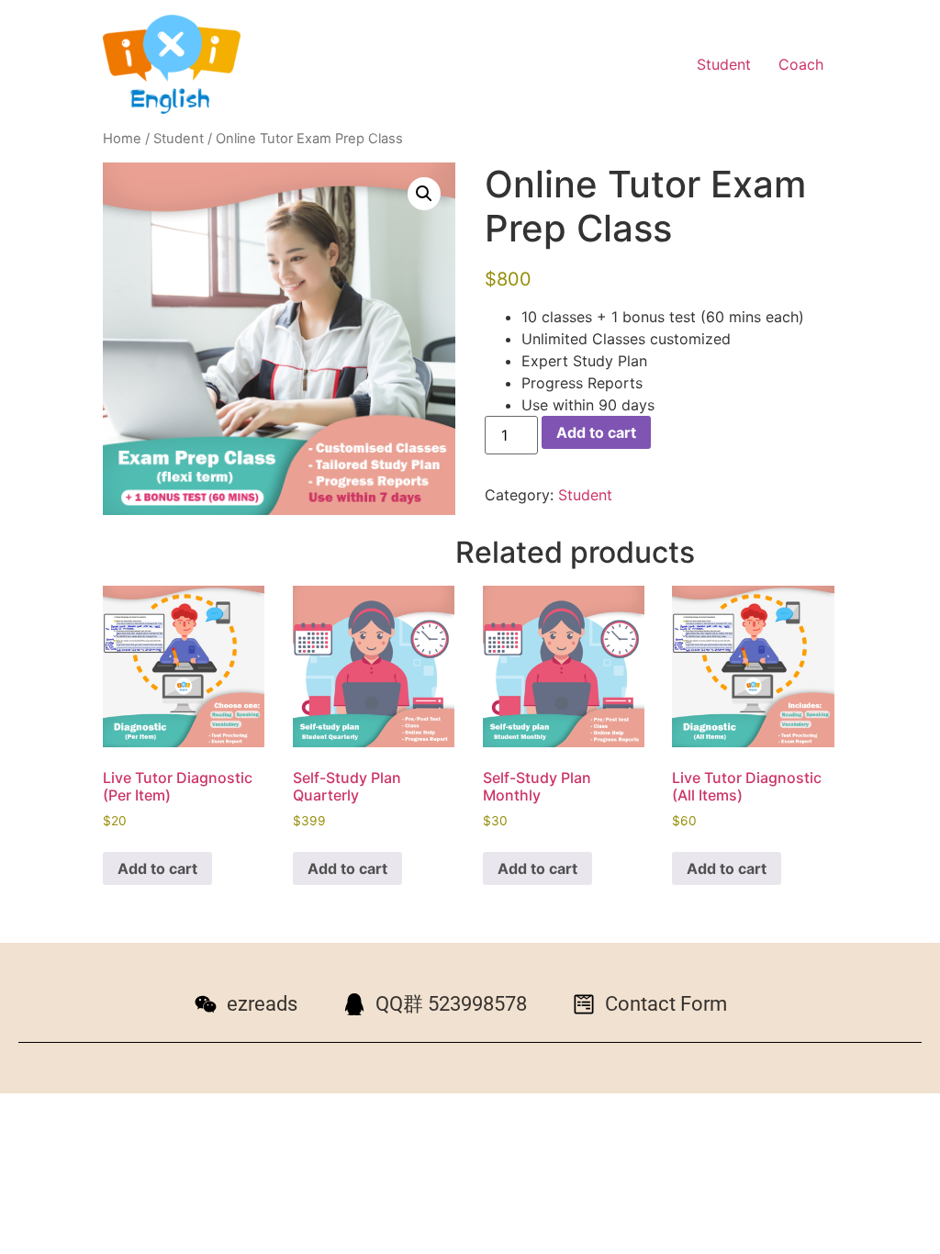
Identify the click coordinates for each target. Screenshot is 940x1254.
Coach (800, 64)
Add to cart (596, 432)
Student (724, 64)
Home (122, 138)
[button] (424, 193)
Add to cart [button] (157, 868)
